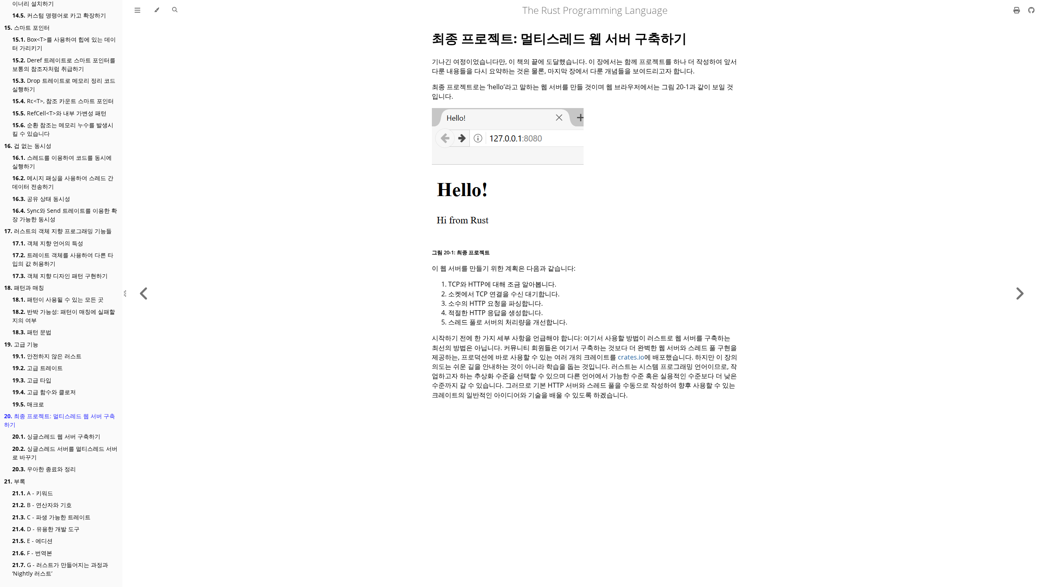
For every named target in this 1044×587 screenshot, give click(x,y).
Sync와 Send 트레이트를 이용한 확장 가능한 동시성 (64, 215)
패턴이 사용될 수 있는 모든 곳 (58, 299)
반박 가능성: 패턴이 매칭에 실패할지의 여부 (63, 316)
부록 (14, 481)
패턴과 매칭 (24, 287)
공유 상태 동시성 (41, 199)
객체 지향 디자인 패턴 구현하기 (60, 276)
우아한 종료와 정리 (44, 469)
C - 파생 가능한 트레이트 (51, 517)
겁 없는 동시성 (27, 146)
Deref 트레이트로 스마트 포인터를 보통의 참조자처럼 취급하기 (63, 64)
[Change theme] (156, 10)
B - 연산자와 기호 (42, 505)
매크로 (28, 404)
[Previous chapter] (144, 293)
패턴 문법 (31, 332)
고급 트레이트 (37, 368)
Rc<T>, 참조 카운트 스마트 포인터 (63, 101)
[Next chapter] (1019, 293)
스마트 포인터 (27, 27)
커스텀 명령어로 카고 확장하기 (59, 15)
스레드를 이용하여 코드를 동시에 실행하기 (62, 162)
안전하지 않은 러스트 (47, 356)
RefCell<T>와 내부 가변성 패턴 (59, 113)
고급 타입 (31, 380)
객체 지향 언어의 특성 (47, 243)
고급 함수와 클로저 (44, 392)
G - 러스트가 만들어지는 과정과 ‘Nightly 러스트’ (60, 569)
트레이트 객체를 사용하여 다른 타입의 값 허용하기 (62, 259)
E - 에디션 (32, 541)
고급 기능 (21, 344)
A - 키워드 (32, 493)
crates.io (631, 357)
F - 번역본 (32, 553)
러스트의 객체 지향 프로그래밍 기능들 (58, 231)
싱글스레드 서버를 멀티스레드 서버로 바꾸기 (64, 453)
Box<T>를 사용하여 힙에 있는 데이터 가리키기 (64, 43)
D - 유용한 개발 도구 (46, 529)
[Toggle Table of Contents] (137, 10)
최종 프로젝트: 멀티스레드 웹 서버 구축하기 (59, 420)
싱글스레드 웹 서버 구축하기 (56, 436)
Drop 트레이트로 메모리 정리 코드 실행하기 (63, 85)
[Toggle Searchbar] (175, 10)
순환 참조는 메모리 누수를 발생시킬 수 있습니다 (62, 129)
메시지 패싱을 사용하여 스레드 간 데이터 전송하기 (62, 182)
